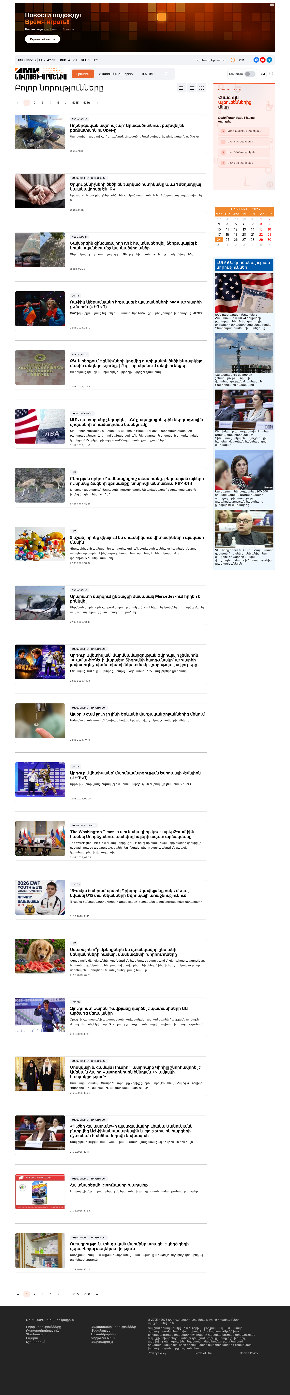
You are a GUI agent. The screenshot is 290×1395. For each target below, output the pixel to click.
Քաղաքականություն (84, 825)
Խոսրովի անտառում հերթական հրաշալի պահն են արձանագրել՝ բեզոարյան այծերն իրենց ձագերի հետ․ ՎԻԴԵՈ (133, 492)
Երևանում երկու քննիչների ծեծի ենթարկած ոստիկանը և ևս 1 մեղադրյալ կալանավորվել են (136, 198)
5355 (75, 102)
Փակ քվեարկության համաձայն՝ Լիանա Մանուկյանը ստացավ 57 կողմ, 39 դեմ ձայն (131, 1142)
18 (227, 234)
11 (227, 229)
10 (219, 229)
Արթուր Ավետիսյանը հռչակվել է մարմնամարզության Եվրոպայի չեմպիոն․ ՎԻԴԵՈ (130, 784)
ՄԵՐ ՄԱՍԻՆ (35, 1320)
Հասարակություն (82, 413)
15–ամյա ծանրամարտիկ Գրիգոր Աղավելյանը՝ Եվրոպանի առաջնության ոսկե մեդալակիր (136, 901)
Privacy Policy (157, 1353)
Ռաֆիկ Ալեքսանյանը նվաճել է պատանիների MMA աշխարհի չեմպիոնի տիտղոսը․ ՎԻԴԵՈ (136, 313)
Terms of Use (203, 1353)
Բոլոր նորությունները (43, 1327)
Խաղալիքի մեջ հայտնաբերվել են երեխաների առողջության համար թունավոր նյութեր (134, 1191)
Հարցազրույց (102, 1342)
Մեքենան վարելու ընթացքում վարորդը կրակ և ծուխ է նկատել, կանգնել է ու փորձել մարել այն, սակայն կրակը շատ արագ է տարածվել (137, 610)
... (66, 102)
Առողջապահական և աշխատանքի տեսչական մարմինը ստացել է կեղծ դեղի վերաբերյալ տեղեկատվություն (136, 1257)
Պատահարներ (80, 119)
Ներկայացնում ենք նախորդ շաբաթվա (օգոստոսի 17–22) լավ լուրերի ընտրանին (129, 671)
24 (219, 240)
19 (236, 234)
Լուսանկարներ (103, 1334)
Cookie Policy (249, 1353)
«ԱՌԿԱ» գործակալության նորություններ (243, 265)
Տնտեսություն (37, 1334)
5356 (86, 102)
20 (244, 234)
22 (261, 234)
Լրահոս (82, 74)
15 (261, 229)
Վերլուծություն (103, 1338)
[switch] (249, 74)
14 (252, 229)
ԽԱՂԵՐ (148, 74)
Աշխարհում (35, 1342)
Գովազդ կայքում (60, 1320)
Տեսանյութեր (101, 1330)
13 (244, 229)
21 (252, 234)
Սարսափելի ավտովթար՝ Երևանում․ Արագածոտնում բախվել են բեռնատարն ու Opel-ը (134, 136)
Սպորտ (76, 295)
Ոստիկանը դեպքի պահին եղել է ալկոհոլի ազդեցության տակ (115, 372)
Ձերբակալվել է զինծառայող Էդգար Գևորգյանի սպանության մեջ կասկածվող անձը (132, 254)
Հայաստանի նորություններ (89, 178)
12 (235, 229)
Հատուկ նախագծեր (116, 74)
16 (269, 229)
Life (74, 472)
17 (219, 234)
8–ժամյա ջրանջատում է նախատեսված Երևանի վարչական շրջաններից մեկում (129, 720)
